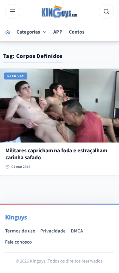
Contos (76, 32)
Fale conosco (18, 241)
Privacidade (53, 230)
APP (58, 32)
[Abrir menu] (12, 11)
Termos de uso (20, 230)
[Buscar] (106, 11)
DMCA (77, 230)
